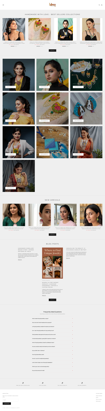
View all (52, 50)
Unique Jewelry (46, 280)
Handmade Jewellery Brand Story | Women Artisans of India (26, 250)
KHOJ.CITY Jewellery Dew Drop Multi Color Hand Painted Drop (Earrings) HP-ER (39, 228)
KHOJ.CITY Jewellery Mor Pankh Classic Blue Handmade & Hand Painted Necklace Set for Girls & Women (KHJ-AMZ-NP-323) (91, 43)
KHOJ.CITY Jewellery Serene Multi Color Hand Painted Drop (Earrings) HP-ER (65, 228)
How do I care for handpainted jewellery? (40, 358)
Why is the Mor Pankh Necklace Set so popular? (42, 322)
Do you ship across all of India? (38, 370)
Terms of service (98, 399)
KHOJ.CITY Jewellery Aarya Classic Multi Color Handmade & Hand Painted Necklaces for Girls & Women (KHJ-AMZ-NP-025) (65, 43)
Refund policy (98, 401)
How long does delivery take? (38, 354)
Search (97, 397)
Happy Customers (99, 395)
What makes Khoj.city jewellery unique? (40, 318)
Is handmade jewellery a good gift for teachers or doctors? (44, 338)
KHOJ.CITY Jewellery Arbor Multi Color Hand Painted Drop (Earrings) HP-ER (91, 228)
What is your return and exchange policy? (40, 366)
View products (10, 86)
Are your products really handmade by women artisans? (43, 346)
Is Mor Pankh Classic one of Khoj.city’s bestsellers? (42, 362)
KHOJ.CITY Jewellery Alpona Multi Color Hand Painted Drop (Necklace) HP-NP (14, 228)
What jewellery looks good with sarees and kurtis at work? (44, 334)
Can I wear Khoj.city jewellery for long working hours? (43, 330)
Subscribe (6, 403)
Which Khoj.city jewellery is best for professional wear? (43, 342)
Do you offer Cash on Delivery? (38, 350)
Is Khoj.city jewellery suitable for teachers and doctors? (43, 326)
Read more (20, 259)
